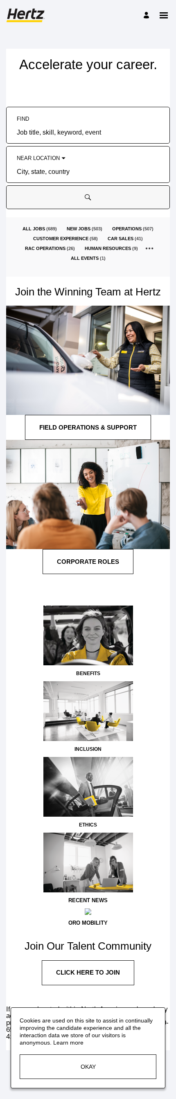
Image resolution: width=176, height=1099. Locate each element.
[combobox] (88, 133)
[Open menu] (164, 15)
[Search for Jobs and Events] (88, 197)
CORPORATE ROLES (88, 561)
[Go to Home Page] (26, 15)
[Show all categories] (149, 248)
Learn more (68, 1042)
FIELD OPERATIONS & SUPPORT (88, 427)
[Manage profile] (147, 15)
